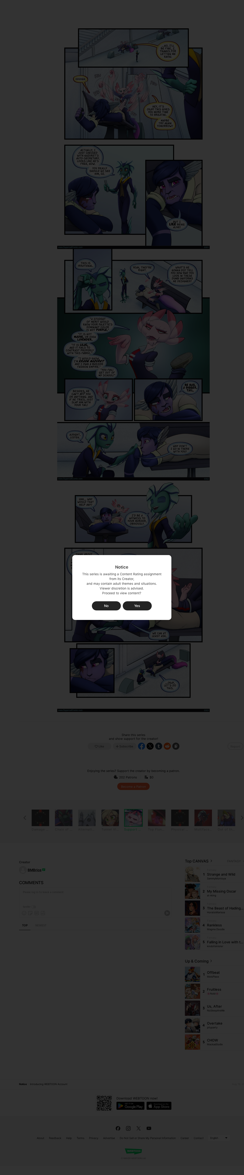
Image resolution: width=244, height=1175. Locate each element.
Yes (137, 606)
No (106, 606)
